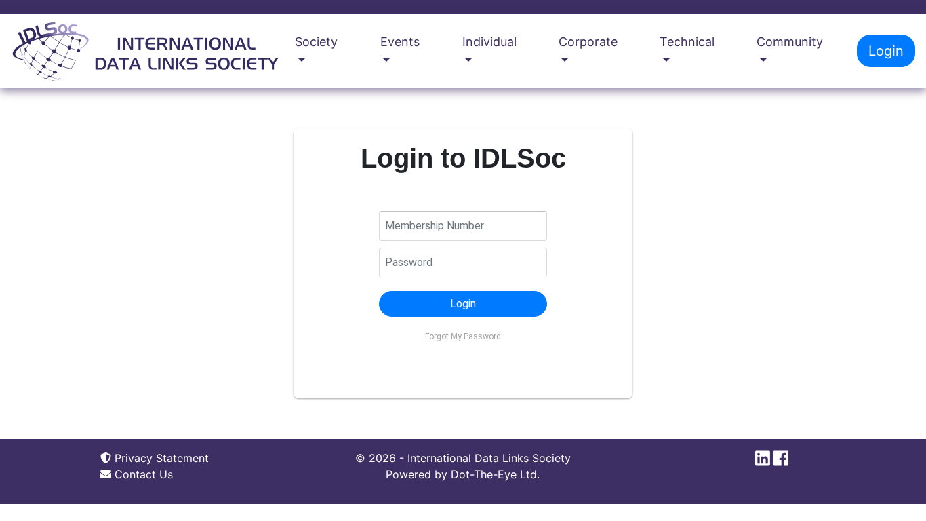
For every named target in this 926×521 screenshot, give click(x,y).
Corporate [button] (588, 42)
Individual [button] (489, 42)
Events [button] (400, 42)
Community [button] (790, 42)
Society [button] (316, 42)
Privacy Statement (160, 458)
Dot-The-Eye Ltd (494, 474)
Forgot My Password (463, 336)
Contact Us (142, 474)
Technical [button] (687, 42)
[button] (463, 304)
